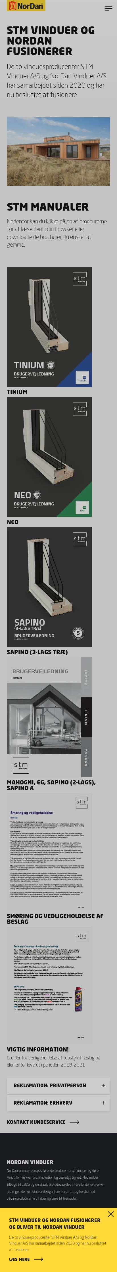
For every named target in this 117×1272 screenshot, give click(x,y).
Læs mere (19, 1259)
